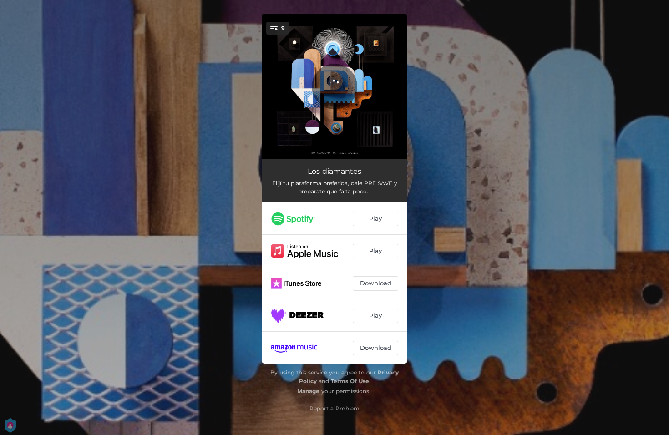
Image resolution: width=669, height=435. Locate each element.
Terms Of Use (350, 381)
